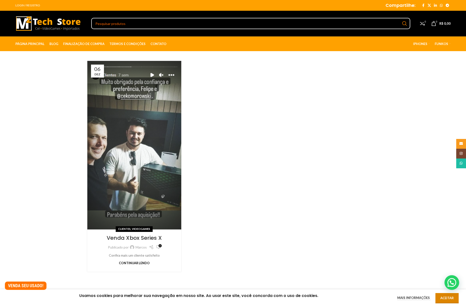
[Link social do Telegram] (447, 5)
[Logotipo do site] (48, 23)
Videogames (141, 228)
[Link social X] (429, 5)
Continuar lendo (134, 263)
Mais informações (414, 298)
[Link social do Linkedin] (435, 5)
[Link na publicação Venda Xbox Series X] (134, 145)
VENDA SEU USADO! (26, 285)
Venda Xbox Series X (134, 238)
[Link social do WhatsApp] (441, 5)
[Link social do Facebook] (423, 5)
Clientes (124, 228)
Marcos (141, 247)
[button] (451, 282)
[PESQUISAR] (404, 23)
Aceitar (447, 298)
